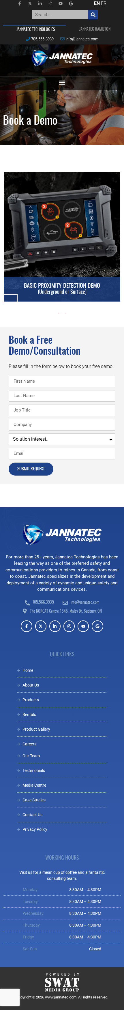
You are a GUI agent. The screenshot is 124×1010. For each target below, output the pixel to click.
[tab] (34, 29)
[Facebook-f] (26, 626)
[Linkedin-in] (55, 626)
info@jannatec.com (81, 39)
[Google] (97, 626)
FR (103, 3)
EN (97, 3)
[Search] (93, 14)
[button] (62, 82)
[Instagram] (69, 626)
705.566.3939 (42, 39)
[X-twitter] (40, 626)
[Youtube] (83, 626)
